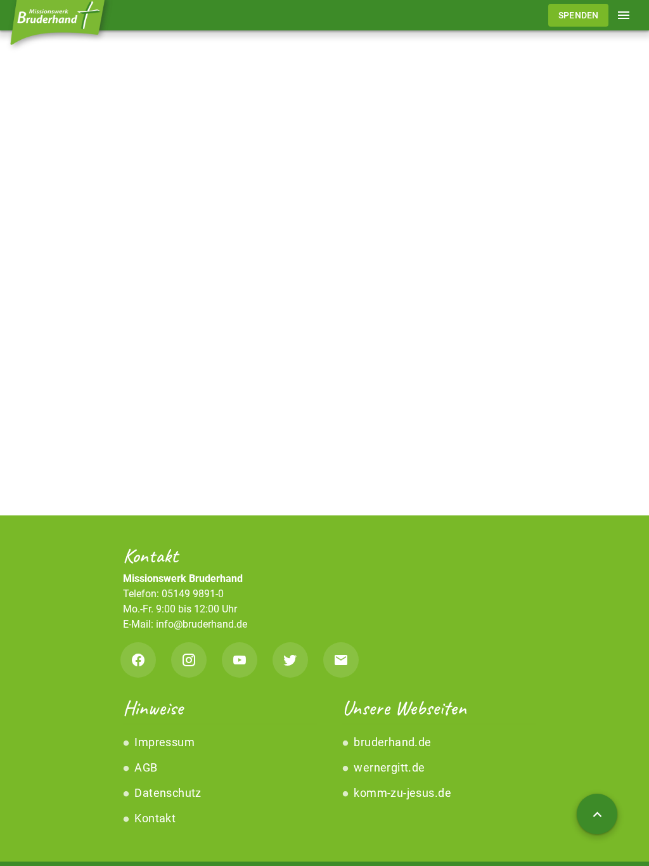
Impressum (163, 742)
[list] (215, 780)
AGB (145, 767)
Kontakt (154, 818)
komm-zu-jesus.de (401, 792)
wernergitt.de (388, 767)
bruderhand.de (391, 742)
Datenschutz (167, 792)
